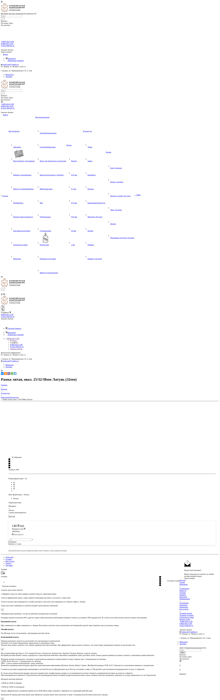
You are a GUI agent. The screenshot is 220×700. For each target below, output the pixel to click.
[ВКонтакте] (2, 373)
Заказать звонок (16, 349)
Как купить (10, 561)
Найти (182, 652)
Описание (9, 557)
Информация (185, 599)
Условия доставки (187, 615)
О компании (184, 589)
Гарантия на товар (187, 617)
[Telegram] (15, 373)
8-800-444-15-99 (7, 42)
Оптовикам (184, 603)
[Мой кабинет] (2, 292)
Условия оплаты (186, 613)
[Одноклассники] (5, 373)
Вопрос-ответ (185, 619)
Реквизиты (184, 607)
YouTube (9, 77)
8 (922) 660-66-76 (7, 46)
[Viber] (8, 373)
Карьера (183, 595)
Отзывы (9, 559)
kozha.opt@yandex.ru (11, 64)
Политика (183, 605)
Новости (183, 591)
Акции (182, 582)
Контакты (183, 597)
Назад (14, 341)
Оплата (8, 563)
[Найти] (3, 18)
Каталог (183, 580)
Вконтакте (10, 75)
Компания (183, 584)
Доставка (9, 565)
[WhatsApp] (12, 373)
